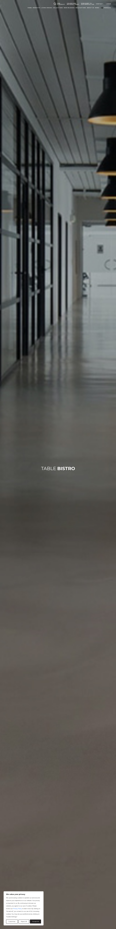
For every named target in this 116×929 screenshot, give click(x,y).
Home (30, 7)
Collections (58, 7)
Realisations (81, 7)
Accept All (35, 921)
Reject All (24, 921)
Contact (99, 3)
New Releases (69, 7)
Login (108, 3)
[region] (24, 908)
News (97, 7)
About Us (90, 7)
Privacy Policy (17, 908)
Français (107, 7)
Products (36, 7)
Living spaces (46, 7)
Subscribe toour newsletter (87, 4)
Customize (11, 921)
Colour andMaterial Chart (73, 4)
